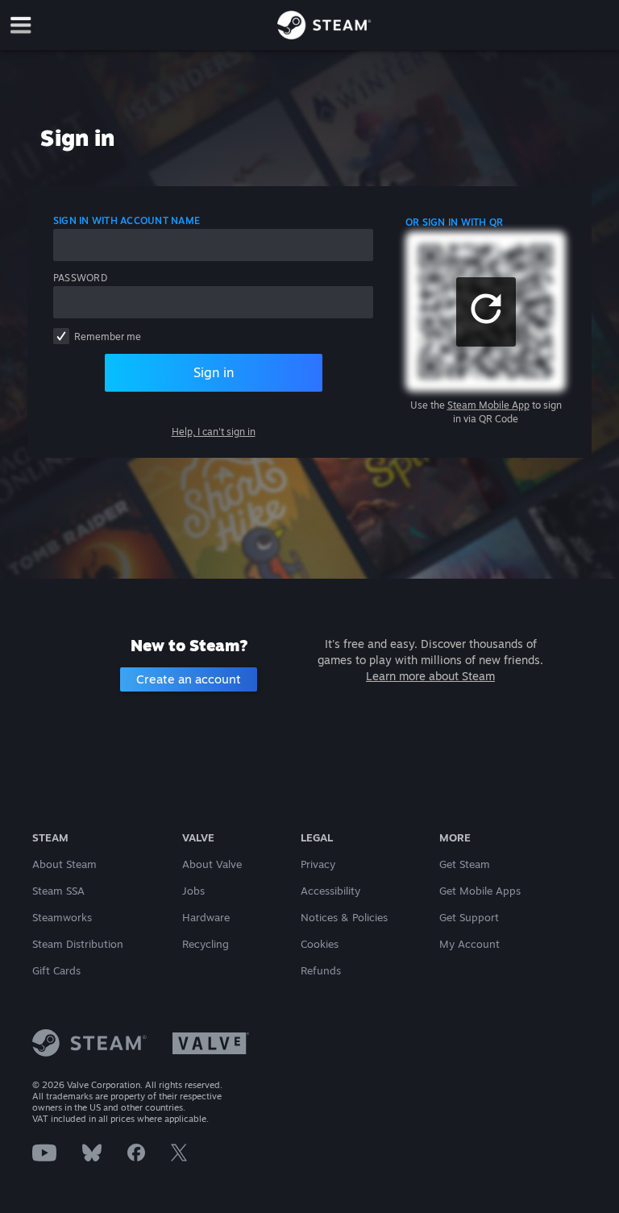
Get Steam (464, 864)
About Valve (212, 864)
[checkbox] (61, 336)
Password (80, 278)
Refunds (321, 970)
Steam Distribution (77, 943)
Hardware (206, 917)
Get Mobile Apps (480, 890)
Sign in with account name (126, 220)
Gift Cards (56, 970)
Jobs (193, 890)
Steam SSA (58, 890)
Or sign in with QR (454, 222)
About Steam (64, 864)
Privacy (318, 864)
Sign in (213, 372)
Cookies (320, 943)
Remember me (107, 336)
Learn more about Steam (430, 676)
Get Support (469, 917)
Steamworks (62, 917)
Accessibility (330, 890)
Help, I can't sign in (213, 432)
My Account (469, 943)
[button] (486, 312)
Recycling (205, 943)
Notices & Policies (344, 917)
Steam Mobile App (488, 405)
